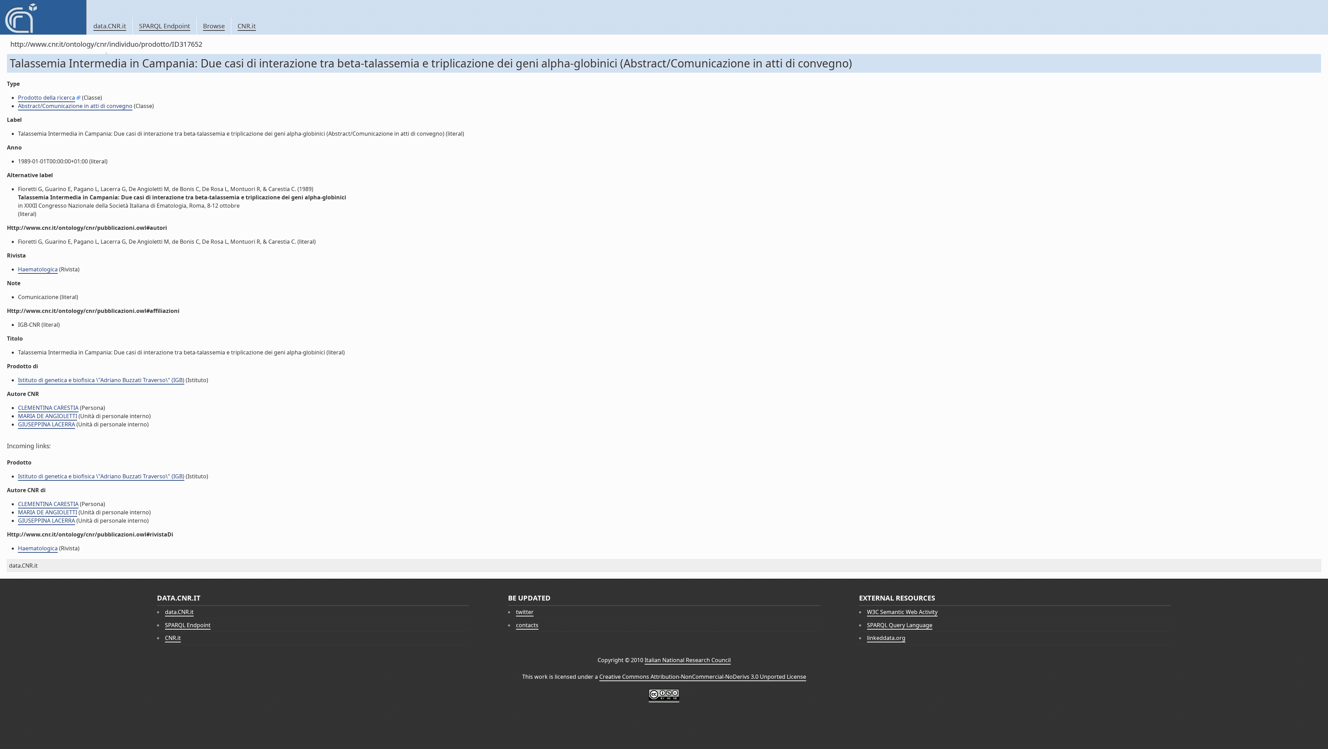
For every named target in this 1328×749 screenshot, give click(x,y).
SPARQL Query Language (899, 625)
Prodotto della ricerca (46, 97)
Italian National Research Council (688, 660)
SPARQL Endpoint (164, 26)
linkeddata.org (886, 638)
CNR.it (247, 26)
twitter (525, 612)
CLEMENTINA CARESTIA (48, 408)
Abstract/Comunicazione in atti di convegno (75, 106)
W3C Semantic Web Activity (902, 612)
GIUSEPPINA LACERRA (46, 424)
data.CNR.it (109, 26)
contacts (527, 625)
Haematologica (38, 269)
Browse (214, 26)
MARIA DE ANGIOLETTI (47, 416)
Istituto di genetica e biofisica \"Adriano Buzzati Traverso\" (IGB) (101, 380)
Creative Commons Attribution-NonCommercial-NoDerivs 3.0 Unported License (702, 676)
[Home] (43, 17)
